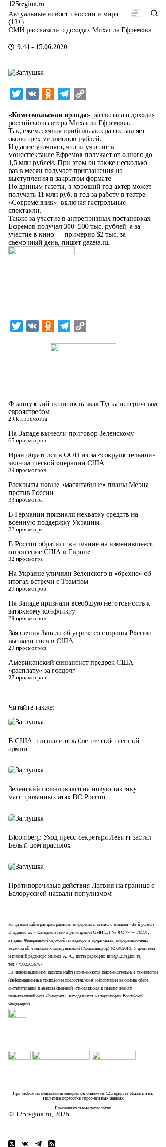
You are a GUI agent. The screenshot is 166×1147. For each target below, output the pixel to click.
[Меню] (136, 13)
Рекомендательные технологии (83, 1107)
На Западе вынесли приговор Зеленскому (71, 433)
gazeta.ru (95, 242)
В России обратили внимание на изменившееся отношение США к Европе (80, 548)
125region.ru (26, 4)
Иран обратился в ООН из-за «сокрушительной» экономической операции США (82, 459)
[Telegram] (38, 1143)
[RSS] (51, 1143)
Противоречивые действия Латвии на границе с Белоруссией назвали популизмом (81, 889)
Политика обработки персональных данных (83, 1098)
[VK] (25, 1143)
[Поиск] (154, 13)
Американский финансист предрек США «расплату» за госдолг (71, 666)
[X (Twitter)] (11, 1143)
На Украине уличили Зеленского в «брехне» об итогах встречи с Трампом (79, 577)
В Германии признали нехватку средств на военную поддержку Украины (73, 518)
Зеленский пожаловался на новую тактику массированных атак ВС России (72, 793)
